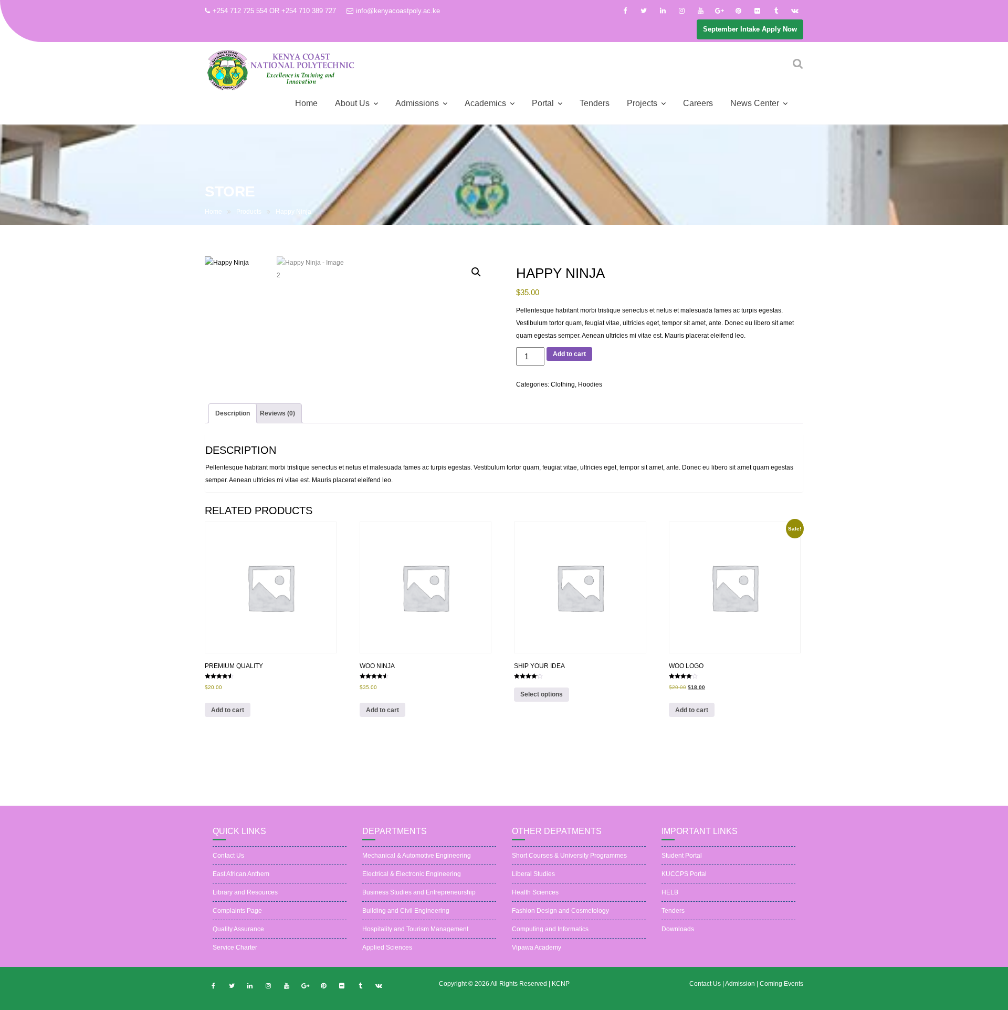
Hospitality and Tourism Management (415, 929)
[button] (476, 272)
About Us (352, 103)
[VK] (794, 11)
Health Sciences (535, 892)
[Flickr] (757, 11)
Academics (485, 103)
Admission (741, 983)
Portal (543, 103)
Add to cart (569, 354)
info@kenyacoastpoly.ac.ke (398, 11)
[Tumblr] (776, 11)
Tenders (595, 103)
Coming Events (781, 983)
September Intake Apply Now (750, 29)
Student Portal (682, 855)
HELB (670, 892)
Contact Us (228, 855)
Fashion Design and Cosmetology (560, 910)
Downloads (678, 929)
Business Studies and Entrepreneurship (419, 892)
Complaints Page (237, 910)
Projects (642, 103)
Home (306, 103)
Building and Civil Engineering (405, 910)
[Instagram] (681, 11)
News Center (754, 103)
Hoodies (590, 384)
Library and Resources (245, 892)
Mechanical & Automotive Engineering (416, 855)
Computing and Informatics (550, 929)
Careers (698, 103)
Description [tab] (232, 413)
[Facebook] (624, 11)
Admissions (417, 103)
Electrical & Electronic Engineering (411, 874)
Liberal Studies (533, 874)
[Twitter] (643, 11)
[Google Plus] (719, 11)
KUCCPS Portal (684, 874)
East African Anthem (241, 874)
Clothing (563, 384)
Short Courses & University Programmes (569, 855)
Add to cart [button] (227, 710)
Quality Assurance (238, 929)
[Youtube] (700, 11)
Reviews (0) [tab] (277, 413)
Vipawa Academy (536, 947)
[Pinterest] (738, 11)
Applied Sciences (387, 947)
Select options (541, 694)
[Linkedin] (662, 11)
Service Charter (235, 947)
